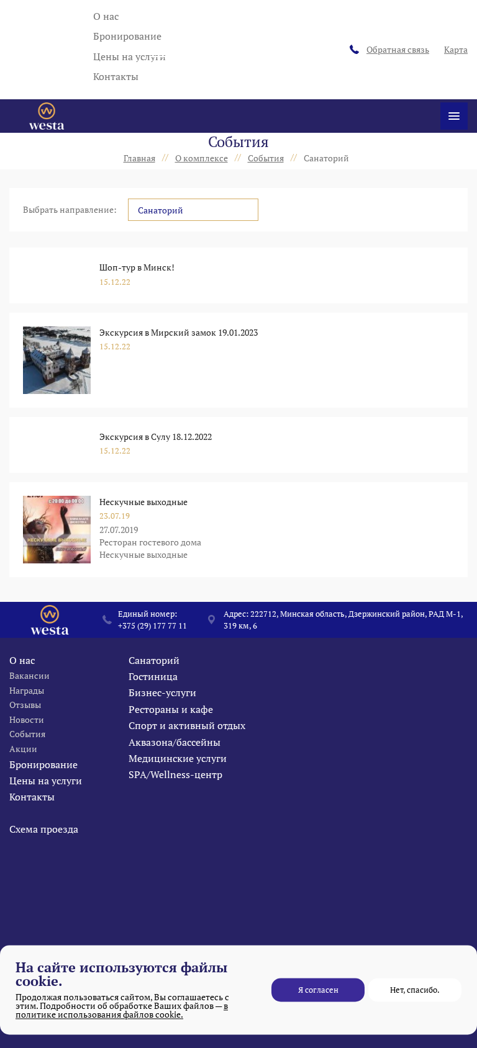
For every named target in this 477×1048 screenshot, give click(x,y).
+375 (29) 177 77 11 (152, 625)
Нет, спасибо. (415, 989)
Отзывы (25, 704)
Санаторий (154, 660)
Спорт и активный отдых (187, 725)
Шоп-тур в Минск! (137, 267)
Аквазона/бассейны (174, 742)
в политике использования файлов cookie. (122, 1010)
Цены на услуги (129, 56)
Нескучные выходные (143, 502)
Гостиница (153, 676)
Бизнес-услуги (162, 692)
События (27, 734)
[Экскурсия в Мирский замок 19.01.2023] (57, 360)
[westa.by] (46, 116)
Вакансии (29, 675)
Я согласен (318, 989)
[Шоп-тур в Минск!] (57, 275)
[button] (193, 210)
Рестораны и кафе (171, 709)
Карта (456, 49)
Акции (23, 749)
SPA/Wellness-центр (175, 774)
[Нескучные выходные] (57, 529)
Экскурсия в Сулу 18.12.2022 (155, 436)
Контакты (116, 76)
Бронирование (127, 36)
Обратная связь (397, 49)
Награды (26, 690)
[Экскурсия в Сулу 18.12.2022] (57, 445)
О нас (106, 16)
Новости (26, 719)
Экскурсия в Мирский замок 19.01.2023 (178, 332)
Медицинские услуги (178, 758)
